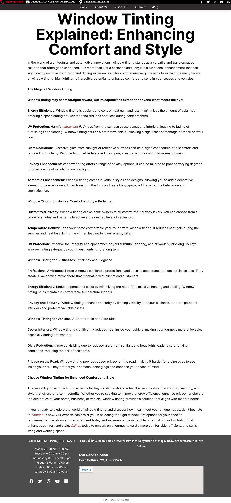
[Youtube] (57, 481)
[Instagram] (49, 481)
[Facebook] (31, 481)
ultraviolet (71, 126)
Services (119, 7)
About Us (100, 7)
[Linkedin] (66, 481)
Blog (155, 7)
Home (84, 7)
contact (37, 415)
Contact (140, 7)
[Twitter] (40, 481)
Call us (76, 425)
